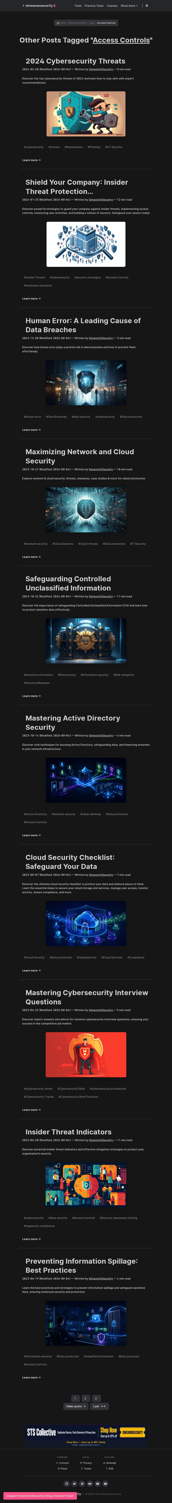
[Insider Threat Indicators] (86, 1184)
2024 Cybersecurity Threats (75, 61)
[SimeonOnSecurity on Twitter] (74, 1484)
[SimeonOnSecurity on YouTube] (105, 1484)
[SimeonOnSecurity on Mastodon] (82, 1484)
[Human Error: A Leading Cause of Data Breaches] (86, 383)
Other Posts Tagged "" (86, 40)
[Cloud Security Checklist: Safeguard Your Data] (86, 924)
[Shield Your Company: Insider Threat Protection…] (86, 244)
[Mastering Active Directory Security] (86, 781)
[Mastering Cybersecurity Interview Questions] (86, 1055)
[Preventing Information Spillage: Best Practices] (86, 1323)
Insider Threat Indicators (69, 1132)
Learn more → (31, 160)
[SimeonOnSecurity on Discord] (97, 1484)
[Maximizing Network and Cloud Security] (86, 510)
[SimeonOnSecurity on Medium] (90, 1484)
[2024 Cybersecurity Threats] (86, 113)
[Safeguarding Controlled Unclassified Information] (86, 641)
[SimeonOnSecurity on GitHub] (66, 1484)
